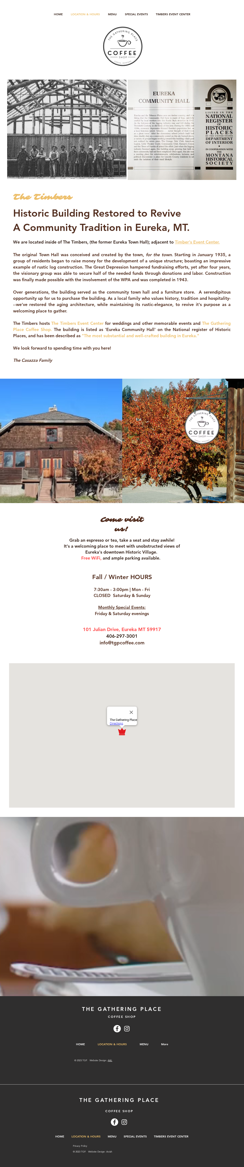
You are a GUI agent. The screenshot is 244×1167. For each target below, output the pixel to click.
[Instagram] (127, 1028)
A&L (110, 1060)
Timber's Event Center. (197, 242)
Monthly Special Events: (122, 607)
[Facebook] (117, 1028)
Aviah (109, 1151)
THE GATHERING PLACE (122, 1009)
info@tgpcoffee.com (122, 643)
